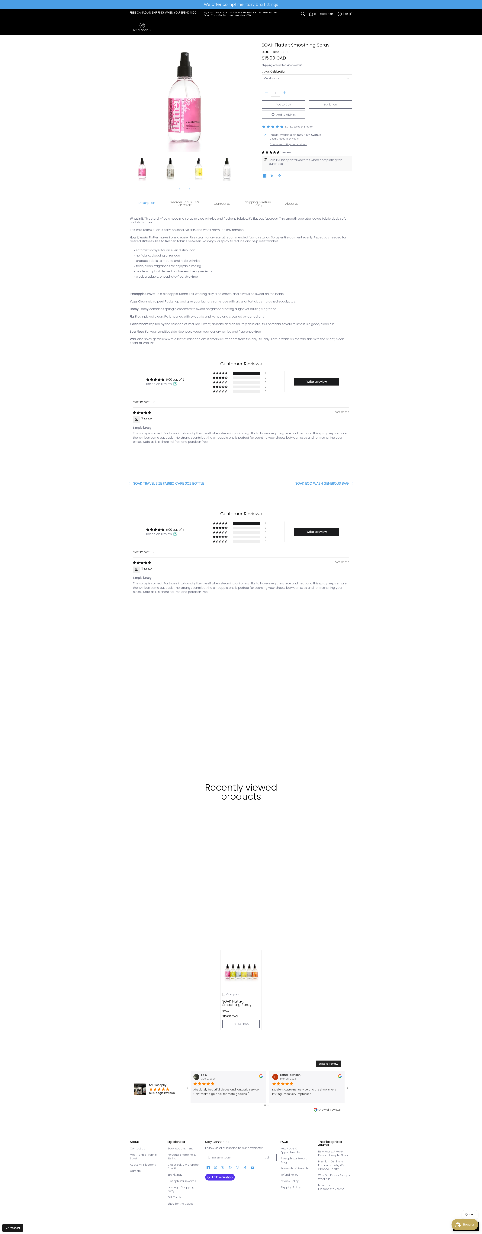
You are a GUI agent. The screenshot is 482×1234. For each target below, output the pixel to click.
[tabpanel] (241, 279)
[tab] (147, 204)
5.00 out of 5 (175, 379)
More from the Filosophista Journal (331, 1187)
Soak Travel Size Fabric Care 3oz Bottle (168, 483)
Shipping (267, 65)
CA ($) (348, 13)
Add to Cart (283, 104)
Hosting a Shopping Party (181, 1189)
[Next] (236, 97)
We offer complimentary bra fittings (241, 4)
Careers (135, 1171)
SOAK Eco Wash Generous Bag (322, 483)
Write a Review (328, 1064)
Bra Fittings (175, 1175)
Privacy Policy (290, 1181)
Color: (274, 71)
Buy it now (330, 104)
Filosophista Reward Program (294, 1160)
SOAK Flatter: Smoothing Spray (237, 1003)
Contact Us (137, 1148)
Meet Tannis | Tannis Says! (143, 1156)
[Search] (303, 14)
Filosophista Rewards (182, 1181)
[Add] (284, 93)
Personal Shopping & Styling (182, 1156)
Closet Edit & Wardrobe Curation (183, 1166)
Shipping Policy (291, 1187)
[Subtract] (266, 93)
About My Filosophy (143, 1165)
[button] (271, 152)
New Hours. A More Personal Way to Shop (333, 1153)
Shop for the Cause (181, 1204)
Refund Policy (289, 1175)
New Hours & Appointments (290, 1150)
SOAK (265, 52)
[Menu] (350, 27)
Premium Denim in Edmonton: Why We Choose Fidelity (331, 1165)
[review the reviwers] (261, 1077)
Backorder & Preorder (295, 1168)
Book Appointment (180, 1148)
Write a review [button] (317, 382)
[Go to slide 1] (265, 1105)
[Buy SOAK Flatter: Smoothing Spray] (241, 970)
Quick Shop (241, 1024)
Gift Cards (174, 1197)
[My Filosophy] (142, 27)
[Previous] (132, 97)
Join (268, 1157)
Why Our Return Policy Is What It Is (334, 1177)
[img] (142, 413)
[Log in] (339, 14)
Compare (232, 994)
